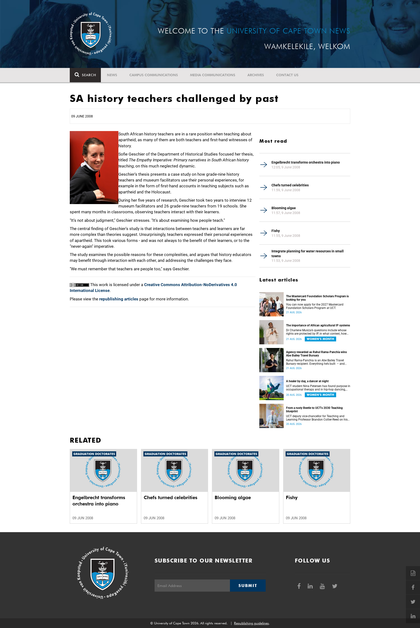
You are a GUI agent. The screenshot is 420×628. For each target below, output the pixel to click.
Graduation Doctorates (94, 454)
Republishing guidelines (251, 623)
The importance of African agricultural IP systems (318, 325)
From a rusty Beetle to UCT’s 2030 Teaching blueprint (314, 409)
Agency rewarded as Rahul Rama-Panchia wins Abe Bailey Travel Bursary (316, 353)
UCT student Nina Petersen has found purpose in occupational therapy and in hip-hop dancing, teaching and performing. (318, 387)
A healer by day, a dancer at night (307, 381)
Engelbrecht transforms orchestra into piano (305, 162)
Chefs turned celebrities (290, 185)
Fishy (275, 231)
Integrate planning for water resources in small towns (307, 253)
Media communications (212, 75)
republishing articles (118, 299)
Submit (247, 585)
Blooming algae (283, 208)
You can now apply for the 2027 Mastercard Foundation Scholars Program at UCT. (314, 306)
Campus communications (153, 75)
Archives (255, 75)
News (112, 75)
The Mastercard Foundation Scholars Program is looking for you (317, 298)
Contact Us (287, 75)
